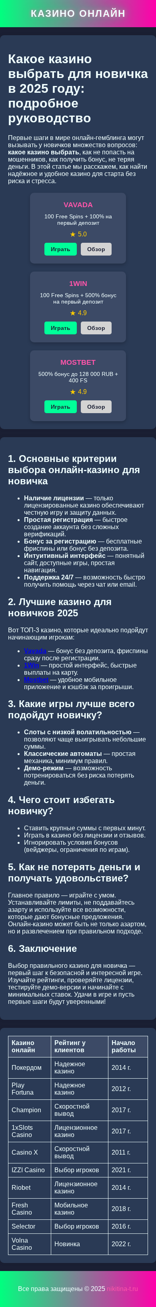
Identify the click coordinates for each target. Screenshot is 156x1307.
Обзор (96, 249)
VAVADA (78, 205)
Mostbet (36, 679)
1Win (31, 665)
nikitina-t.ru (122, 1288)
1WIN (78, 284)
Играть (60, 249)
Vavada (35, 651)
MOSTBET (78, 362)
